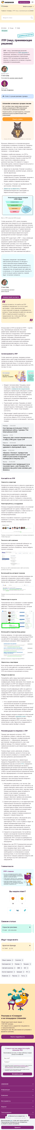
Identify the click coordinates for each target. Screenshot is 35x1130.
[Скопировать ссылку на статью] (25, 910)
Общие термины (6, 960)
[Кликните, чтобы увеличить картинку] (17, 205)
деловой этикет (21, 716)
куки (11, 1120)
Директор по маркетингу (12, 188)
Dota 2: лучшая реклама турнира (15, 96)
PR (27, 972)
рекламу (15, 1070)
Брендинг (19, 972)
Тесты (23, 975)
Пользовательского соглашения (19, 1065)
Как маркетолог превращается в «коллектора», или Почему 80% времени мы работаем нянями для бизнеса (17, 467)
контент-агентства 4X (16, 78)
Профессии (5, 975)
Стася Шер (5, 287)
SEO (25, 968)
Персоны (14, 975)
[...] (32, 2)
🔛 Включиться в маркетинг (16, 1116)
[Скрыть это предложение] (26, 1116)
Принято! (18, 1127)
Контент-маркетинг (7, 972)
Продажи (4, 30)
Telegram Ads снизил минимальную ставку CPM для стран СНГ (17, 438)
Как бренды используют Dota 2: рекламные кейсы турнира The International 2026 (16, 430)
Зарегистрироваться (24, 2)
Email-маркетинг (6, 964)
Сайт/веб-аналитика (7, 968)
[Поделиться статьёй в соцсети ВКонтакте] (17, 910)
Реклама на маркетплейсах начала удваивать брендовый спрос (17, 446)
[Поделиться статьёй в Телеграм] (10, 910)
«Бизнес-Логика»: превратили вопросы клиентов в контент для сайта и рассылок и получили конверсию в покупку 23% (16, 455)
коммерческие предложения (20, 389)
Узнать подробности (17, 1037)
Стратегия (18, 960)
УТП (22, 764)
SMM (18, 968)
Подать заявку (18, 119)
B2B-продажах (23, 52)
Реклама (17, 964)
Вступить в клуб (17, 1074)
